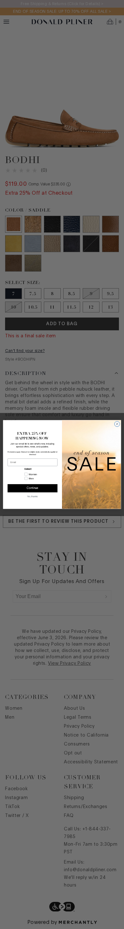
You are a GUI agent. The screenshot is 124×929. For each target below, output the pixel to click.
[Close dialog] (117, 424)
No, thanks (32, 496)
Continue (32, 488)
